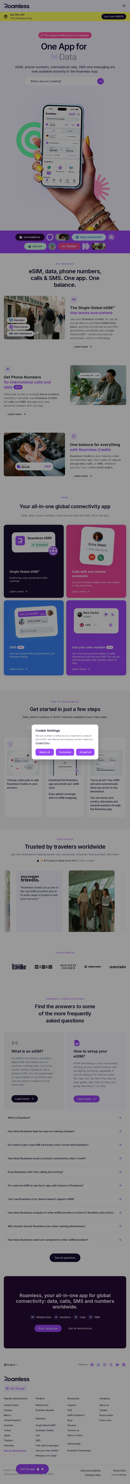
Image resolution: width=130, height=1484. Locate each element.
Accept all (85, 752)
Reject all (44, 752)
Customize (65, 752)
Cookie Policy (43, 743)
